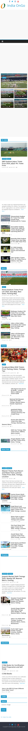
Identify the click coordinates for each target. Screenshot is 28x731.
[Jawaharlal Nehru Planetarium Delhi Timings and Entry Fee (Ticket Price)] (5, 409)
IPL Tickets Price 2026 (6, 717)
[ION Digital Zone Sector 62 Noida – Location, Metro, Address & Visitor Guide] (5, 388)
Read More (21, 383)
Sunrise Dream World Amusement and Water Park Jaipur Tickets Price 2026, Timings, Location (14, 497)
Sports (4, 77)
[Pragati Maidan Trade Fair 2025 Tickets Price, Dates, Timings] (5, 438)
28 (18, 86)
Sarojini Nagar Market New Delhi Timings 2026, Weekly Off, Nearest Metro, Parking (18, 610)
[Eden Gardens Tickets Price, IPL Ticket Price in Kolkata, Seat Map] (5, 257)
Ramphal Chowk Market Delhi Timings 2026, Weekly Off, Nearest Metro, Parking (18, 600)
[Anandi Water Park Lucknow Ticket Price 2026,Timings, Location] (5, 533)
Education (5, 662)
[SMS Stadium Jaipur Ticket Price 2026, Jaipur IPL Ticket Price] (14, 143)
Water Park (9, 468)
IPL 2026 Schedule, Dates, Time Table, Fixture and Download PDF (18, 249)
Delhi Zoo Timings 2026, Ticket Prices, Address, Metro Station (18, 431)
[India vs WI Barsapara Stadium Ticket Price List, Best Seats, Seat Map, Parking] (14, 74)
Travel (4, 364)
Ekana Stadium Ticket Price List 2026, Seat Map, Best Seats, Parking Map (7, 93)
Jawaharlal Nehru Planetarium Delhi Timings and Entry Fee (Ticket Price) (18, 412)
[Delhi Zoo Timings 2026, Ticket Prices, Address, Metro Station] (5, 429)
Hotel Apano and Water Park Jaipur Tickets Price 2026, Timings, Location (18, 545)
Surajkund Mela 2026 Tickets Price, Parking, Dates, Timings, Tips (13, 369)
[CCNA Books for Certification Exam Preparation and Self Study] (14, 646)
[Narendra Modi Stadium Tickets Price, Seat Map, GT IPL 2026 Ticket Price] (5, 238)
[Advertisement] (14, 24)
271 (21, 435)
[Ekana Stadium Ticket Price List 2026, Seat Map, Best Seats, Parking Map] (14, 271)
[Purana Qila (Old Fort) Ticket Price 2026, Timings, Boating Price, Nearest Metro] (5, 419)
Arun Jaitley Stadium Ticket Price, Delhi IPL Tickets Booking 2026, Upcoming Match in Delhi (13, 230)
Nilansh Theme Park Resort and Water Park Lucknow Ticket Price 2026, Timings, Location (12, 474)
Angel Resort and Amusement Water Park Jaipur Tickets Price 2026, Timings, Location (18, 508)
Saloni (11, 478)
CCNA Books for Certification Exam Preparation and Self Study (13, 667)
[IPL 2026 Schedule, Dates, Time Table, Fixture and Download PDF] (5, 247)
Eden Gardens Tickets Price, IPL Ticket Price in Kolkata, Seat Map (18, 259)
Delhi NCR (5, 573)
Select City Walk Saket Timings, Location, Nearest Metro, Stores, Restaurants (18, 621)
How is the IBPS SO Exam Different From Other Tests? (13, 689)
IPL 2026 (4, 158)
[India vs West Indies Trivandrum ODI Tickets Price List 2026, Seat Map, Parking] (5, 322)
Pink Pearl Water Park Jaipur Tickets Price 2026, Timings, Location (18, 526)
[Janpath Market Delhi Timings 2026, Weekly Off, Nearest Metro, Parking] (14, 558)
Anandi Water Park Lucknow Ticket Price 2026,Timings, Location (18, 535)
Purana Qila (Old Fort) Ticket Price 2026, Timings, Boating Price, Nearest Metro (13, 422)
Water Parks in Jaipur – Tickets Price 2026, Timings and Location (18, 518)
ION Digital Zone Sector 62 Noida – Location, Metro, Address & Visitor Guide (18, 391)
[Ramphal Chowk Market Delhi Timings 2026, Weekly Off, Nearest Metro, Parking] (5, 597)
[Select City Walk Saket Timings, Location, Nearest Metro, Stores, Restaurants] (5, 618)
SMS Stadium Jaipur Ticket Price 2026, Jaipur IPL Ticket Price (12, 163)
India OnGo (16, 5)
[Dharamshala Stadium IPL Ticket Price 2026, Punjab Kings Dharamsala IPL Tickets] (5, 216)
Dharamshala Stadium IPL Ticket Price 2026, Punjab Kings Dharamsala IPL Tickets (18, 219)
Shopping (10, 573)
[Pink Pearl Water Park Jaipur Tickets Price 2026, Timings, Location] (5, 525)
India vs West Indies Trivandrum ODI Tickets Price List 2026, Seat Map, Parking (7, 101)
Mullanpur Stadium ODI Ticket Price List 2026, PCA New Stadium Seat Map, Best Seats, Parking (20, 92)
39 (20, 262)
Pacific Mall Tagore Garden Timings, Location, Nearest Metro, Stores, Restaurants (12, 632)
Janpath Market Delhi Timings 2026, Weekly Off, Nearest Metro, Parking (13, 578)
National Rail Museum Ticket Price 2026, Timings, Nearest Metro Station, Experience (17, 401)
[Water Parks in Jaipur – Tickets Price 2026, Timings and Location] (5, 516)
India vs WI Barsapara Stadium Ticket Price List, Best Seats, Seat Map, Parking (14, 82)
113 (11, 234)
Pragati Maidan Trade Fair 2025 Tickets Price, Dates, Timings (18, 440)
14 (11, 426)
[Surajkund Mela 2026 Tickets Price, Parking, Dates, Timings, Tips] (14, 349)
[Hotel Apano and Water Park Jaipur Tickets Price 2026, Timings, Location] (5, 542)
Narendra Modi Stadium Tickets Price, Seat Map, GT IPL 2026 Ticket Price (18, 240)
